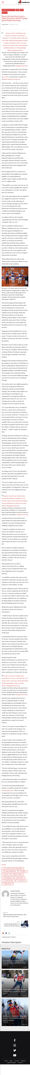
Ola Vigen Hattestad (8, 880)
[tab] (3, 933)
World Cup (4, 12)
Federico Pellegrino (17, 874)
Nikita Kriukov (19, 877)
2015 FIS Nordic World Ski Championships (12, 868)
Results (4, 865)
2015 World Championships (9, 871)
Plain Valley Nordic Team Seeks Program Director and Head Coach (14, 962)
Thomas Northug (7, 884)
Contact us (20, 1062)
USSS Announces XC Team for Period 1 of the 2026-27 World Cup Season (15, 991)
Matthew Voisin (24, 1024)
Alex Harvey (23, 871)
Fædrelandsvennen (7, 790)
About (11, 1060)
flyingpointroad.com (21, 66)
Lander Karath (5, 24)
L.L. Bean (5, 77)
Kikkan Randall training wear (11, 79)
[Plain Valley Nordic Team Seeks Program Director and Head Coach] (14, 960)
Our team (17, 1060)
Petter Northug (21, 880)
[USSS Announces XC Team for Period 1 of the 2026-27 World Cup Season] (14, 983)
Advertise (23, 1060)
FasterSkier (25, 967)
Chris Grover (25, 995)
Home (6, 1060)
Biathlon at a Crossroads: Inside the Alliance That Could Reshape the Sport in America (14, 1018)
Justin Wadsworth (7, 877)
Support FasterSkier (11, 1062)
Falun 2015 (5, 874)
